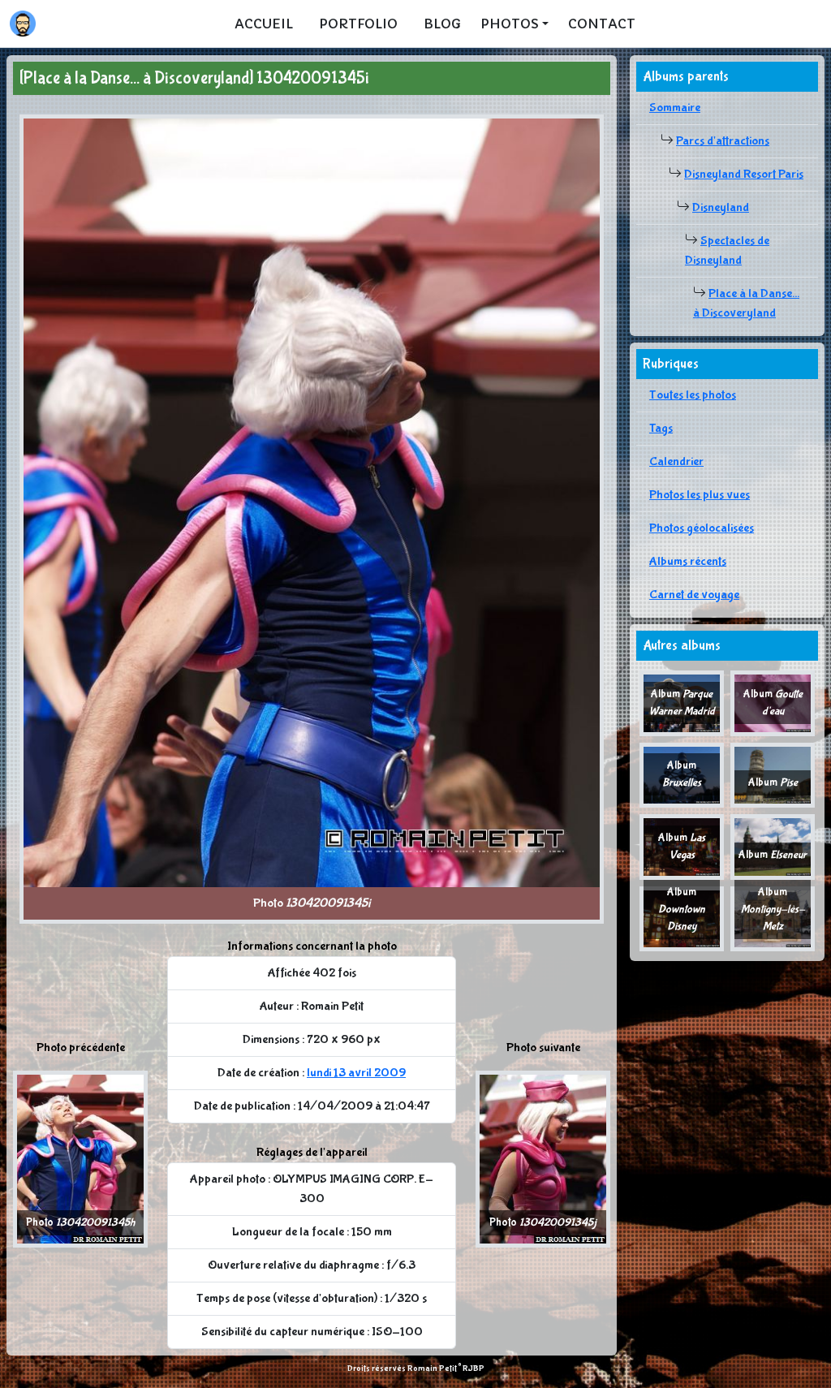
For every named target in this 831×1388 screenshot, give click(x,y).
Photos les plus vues (699, 494)
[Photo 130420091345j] (543, 1158)
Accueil (264, 23)
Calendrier (676, 461)
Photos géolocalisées (701, 528)
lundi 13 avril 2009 (356, 1072)
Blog (442, 23)
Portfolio (358, 23)
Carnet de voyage (694, 594)
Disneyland (720, 207)
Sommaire (674, 107)
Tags (661, 428)
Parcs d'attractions (722, 141)
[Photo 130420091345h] (80, 1158)
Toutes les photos (692, 395)
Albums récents (687, 561)
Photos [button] (509, 23)
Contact (601, 23)
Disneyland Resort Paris (743, 174)
